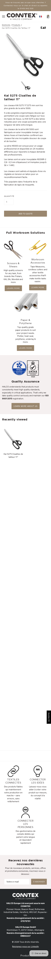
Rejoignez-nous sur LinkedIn (25, 946)
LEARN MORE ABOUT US (26, 406)
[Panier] (48, 16)
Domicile (6, 25)
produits (16, 25)
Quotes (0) (49, 717)
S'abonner (39, 882)
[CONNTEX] (22, 16)
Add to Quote (25, 214)
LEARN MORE (13, 288)
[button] (40, 16)
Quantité (9, 196)
